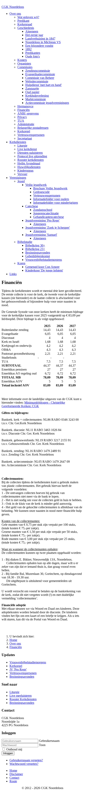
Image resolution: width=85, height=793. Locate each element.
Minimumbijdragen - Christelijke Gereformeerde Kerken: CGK (33, 404)
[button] (15, 13)
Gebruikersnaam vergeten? (26, 760)
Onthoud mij (14, 749)
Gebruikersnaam (49, 740)
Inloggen (8, 753)
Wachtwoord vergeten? (23, 763)
